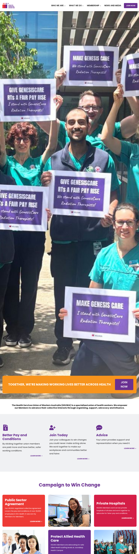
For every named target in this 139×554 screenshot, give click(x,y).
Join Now (130, 5)
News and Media (112, 5)
